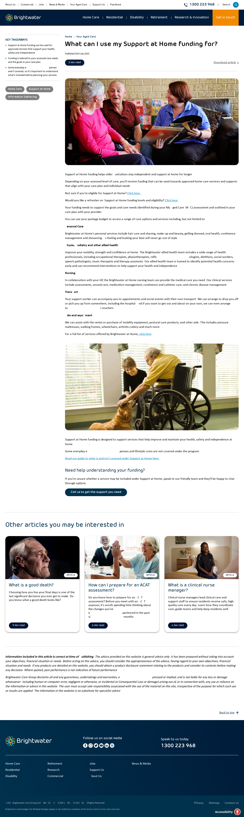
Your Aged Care (78, 5)
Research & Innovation (192, 17)
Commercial (27, 5)
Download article (225, 62)
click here (145, 334)
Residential (114, 17)
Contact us (232, 803)
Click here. (134, 193)
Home (68, 37)
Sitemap (214, 803)
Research (53, 770)
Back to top (226, 712)
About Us (10, 5)
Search (227, 5)
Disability (137, 17)
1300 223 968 (202, 4)
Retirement (159, 17)
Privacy (198, 803)
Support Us (99, 5)
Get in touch (225, 17)
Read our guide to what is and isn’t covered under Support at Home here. (112, 458)
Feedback (115, 5)
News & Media (57, 5)
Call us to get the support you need (96, 492)
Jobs (41, 5)
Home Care (91, 17)
